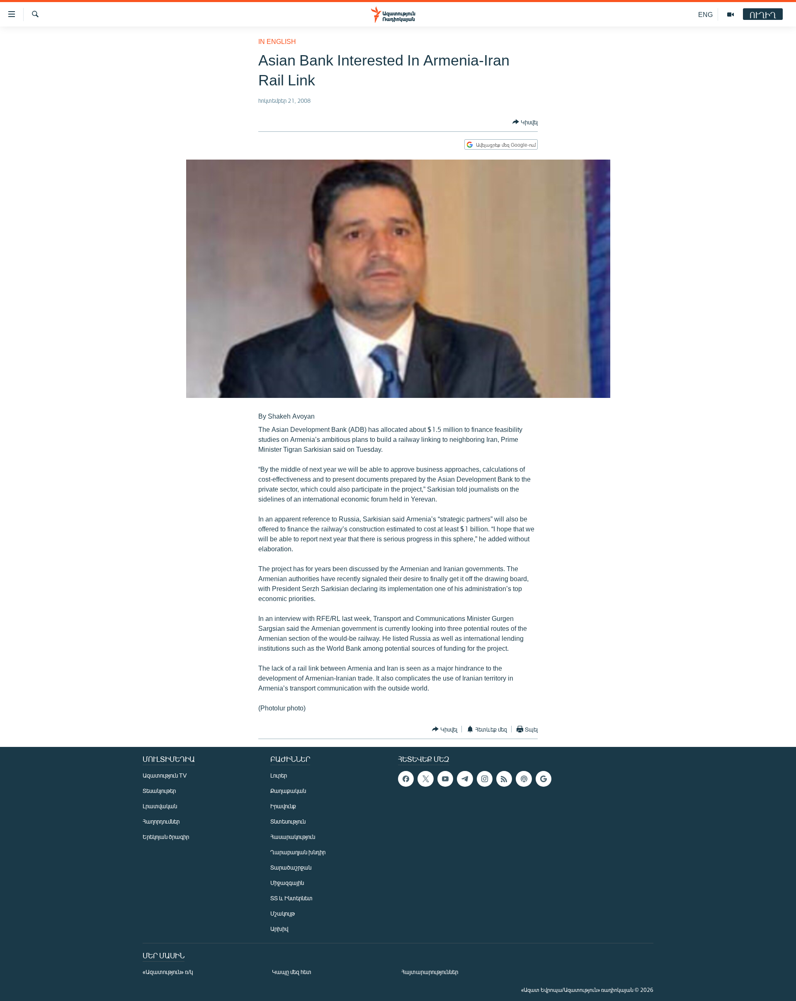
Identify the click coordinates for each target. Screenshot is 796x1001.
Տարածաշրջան (290, 867)
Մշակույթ (282, 913)
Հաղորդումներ (161, 821)
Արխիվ (279, 928)
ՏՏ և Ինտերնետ (291, 898)
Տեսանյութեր (159, 790)
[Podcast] (523, 779)
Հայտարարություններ (429, 971)
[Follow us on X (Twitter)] (425, 779)
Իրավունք (283, 806)
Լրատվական (160, 806)
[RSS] (504, 779)
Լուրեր (278, 775)
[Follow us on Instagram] (485, 779)
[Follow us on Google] (543, 779)
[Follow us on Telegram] (465, 779)
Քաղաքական (288, 790)
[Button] (525, 122)
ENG (705, 14)
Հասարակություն (292, 836)
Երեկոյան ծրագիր (166, 836)
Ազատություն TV (165, 775)
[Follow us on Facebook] (406, 779)
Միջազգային (287, 882)
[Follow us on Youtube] (445, 779)
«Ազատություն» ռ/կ (168, 971)
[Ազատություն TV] (730, 14)
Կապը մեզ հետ (291, 971)
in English (277, 41)
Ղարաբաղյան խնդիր (297, 852)
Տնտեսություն (288, 821)
